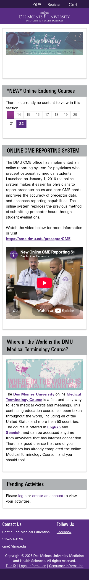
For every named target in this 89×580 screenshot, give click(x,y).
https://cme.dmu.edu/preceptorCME (38, 239)
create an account (47, 496)
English (54, 427)
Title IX (11, 566)
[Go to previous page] (10, 115)
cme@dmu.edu (14, 546)
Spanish (13, 433)
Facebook (64, 532)
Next (65, 63)
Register (54, 5)
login (22, 496)
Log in (36, 4)
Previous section (29, 63)
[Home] (44, 14)
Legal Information (32, 566)
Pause (47, 63)
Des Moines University (33, 394)
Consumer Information (66, 566)
